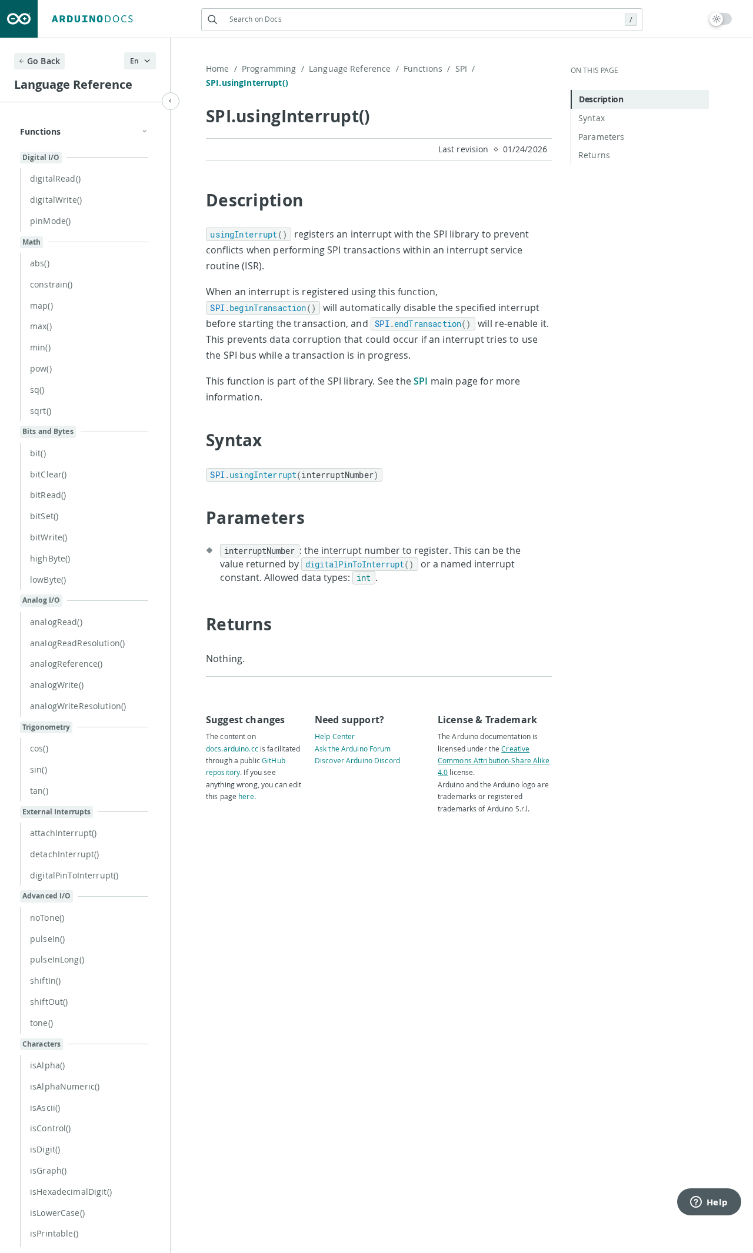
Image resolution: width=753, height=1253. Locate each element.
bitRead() (48, 494)
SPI (465, 68)
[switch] (721, 19)
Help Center (335, 736)
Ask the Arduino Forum (353, 748)
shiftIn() (45, 980)
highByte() (50, 558)
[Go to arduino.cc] (19, 19)
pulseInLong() (57, 959)
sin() (38, 769)
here (246, 796)
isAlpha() (47, 1065)
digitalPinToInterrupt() (74, 875)
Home (221, 68)
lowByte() (48, 579)
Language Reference (354, 68)
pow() (41, 368)
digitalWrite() (56, 199)
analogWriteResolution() (78, 705)
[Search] (212, 20)
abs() (39, 263)
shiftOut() (49, 1001)
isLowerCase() (57, 1212)
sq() (37, 389)
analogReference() (66, 663)
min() (40, 347)
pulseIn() (47, 938)
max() (41, 326)
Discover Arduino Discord (357, 760)
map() (41, 305)
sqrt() (40, 410)
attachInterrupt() (63, 832)
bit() (38, 453)
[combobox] (421, 19)
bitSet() (44, 516)
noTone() (47, 917)
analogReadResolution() (77, 643)
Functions (427, 68)
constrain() (51, 284)
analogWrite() (57, 684)
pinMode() (50, 220)
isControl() (50, 1128)
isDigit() (45, 1149)
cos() (39, 748)
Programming (273, 68)
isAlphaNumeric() (64, 1086)
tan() (39, 790)
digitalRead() (55, 178)
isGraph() (48, 1170)
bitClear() (48, 474)
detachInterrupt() (64, 854)
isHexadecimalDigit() (71, 1191)
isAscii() (45, 1107)
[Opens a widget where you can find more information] (709, 1203)
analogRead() (56, 621)
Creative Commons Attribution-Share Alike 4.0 (493, 760)
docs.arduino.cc (232, 748)
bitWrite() (48, 537)
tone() (41, 1022)
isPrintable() (54, 1233)
